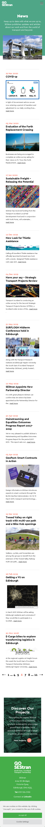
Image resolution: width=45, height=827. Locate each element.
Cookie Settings (22, 822)
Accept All (22, 815)
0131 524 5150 (24, 792)
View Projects (20, 740)
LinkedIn (27, 796)
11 (35, 675)
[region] (22, 814)
